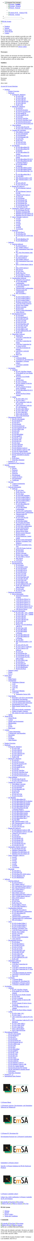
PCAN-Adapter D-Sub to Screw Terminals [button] (23, 387)
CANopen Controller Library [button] (21, 984)
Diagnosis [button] (15, 230)
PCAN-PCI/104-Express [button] (23, 122)
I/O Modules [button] (16, 145)
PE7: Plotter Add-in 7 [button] (22, 247)
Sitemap (7, 1211)
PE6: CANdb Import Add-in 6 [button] (21, 896)
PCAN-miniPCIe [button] (21, 113)
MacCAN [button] (19, 354)
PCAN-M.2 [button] (19, 116)
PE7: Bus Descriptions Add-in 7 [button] (21, 887)
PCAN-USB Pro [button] (17, 446)
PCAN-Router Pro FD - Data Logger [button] (23, 657)
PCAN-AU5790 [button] (21, 142)
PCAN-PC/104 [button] (16, 439)
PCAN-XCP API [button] (21, 322)
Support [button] (7, 28)
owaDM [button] (18, 227)
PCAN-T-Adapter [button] (21, 381)
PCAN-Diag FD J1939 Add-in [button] (21, 874)
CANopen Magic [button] (21, 358)
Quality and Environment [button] (15, 721)
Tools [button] (13, 295)
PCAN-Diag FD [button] (21, 234)
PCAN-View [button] (20, 271)
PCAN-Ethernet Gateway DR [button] (21, 830)
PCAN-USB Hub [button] (17, 444)
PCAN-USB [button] (20, 96)
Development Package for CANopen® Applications (16, 1136)
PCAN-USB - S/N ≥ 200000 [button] (24, 612)
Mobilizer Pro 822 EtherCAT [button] (24, 215)
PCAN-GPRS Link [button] (18, 429)
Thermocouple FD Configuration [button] (21, 290)
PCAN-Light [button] (20, 589)
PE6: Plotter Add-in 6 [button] (22, 259)
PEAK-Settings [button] (20, 534)
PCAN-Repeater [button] (21, 135)
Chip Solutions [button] (16, 125)
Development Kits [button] (17, 563)
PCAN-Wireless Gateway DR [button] (21, 449)
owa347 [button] (18, 218)
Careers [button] (10, 719)
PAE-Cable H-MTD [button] (22, 414)
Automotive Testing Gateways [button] (21, 208)
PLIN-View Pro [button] (20, 273)
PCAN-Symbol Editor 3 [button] (23, 297)
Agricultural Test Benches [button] (20, 699)
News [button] (10, 725)
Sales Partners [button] (12, 740)
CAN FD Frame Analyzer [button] (23, 303)
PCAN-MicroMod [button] (17, 434)
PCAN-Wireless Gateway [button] (19, 448)
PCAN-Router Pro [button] (21, 203)
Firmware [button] (15, 473)
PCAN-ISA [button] (15, 432)
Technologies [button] (12, 680)
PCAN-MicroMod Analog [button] (24, 167)
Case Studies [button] (12, 696)
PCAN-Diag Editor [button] (21, 521)
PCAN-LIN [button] (19, 196)
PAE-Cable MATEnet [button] (22, 415)
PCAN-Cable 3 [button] (20, 400)
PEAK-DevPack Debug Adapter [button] (22, 1010)
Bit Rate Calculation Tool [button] (23, 302)
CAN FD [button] (15, 686)
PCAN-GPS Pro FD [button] (22, 184)
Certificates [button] (15, 480)
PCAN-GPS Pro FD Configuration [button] (22, 518)
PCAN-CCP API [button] (21, 320)
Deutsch (18, 6)
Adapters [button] (14, 370)
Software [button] (11, 242)
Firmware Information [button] (18, 611)
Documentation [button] (16, 478)
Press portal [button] (11, 728)
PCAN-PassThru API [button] (22, 324)
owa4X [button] (18, 225)
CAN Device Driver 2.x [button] (23, 604)
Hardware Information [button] (15, 592)
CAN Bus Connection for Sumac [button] (22, 967)
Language (17, 2)
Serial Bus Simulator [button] (18, 460)
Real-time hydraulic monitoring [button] (21, 709)
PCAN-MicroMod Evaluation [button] (21, 165)
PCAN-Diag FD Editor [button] (23, 522)
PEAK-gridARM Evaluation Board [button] (19, 1069)
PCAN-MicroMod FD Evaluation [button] (22, 801)
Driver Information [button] (17, 594)
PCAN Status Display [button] (22, 528)
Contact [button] (7, 33)
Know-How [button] (8, 30)
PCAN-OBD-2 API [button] (22, 329)
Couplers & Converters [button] (19, 130)
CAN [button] (13, 684)
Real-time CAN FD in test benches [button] (22, 697)
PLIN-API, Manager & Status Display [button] (23, 586)
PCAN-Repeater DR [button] (22, 137)
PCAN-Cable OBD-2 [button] (22, 409)
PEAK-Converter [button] (21, 307)
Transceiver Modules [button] (18, 691)
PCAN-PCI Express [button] (22, 110)
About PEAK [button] (9, 31)
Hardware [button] (11, 93)
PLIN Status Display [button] (22, 529)
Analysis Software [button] (17, 244)
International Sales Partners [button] (16, 463)
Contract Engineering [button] (18, 483)
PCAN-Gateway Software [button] (24, 646)
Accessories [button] (19, 229)
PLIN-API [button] (19, 332)
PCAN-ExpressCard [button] (18, 426)
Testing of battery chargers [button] (20, 711)
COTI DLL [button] (19, 560)
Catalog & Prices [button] (17, 477)
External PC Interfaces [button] (19, 94)
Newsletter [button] (11, 735)
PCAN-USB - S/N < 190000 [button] (24, 614)
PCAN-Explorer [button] (17, 562)
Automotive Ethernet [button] (18, 682)
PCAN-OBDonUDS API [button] (23, 331)
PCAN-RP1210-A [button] (21, 570)
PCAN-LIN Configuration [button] (24, 511)
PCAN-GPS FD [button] (21, 183)
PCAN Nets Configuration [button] (24, 526)
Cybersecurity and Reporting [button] (17, 733)
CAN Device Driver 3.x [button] (23, 602)
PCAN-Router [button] (20, 198)
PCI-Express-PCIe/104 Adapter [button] (21, 453)
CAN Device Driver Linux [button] (24, 607)
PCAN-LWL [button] (20, 139)
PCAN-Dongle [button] (16, 424)
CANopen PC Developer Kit (9, 1133)
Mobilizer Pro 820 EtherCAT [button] (24, 213)
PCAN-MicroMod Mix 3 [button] (23, 174)
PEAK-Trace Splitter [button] (22, 305)
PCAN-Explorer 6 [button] (21, 257)
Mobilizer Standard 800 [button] (23, 212)
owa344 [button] (18, 220)
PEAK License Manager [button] (23, 533)
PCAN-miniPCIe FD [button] (22, 115)
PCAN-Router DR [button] (21, 201)
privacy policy (22, 46)
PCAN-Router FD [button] (21, 200)
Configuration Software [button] (19, 278)
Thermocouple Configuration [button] (24, 288)
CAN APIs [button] (15, 692)
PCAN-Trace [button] (16, 443)
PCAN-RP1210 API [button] (22, 319)
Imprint (7, 1212)
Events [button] (10, 726)
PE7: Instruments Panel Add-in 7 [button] (22, 886)
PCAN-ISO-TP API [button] (22, 325)
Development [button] (16, 475)
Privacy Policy (9, 1214)
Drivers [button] (14, 468)
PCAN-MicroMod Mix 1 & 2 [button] (21, 816)
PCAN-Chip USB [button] (21, 628)
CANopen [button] (15, 356)
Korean (17, 14)
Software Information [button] (14, 487)
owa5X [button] (18, 222)
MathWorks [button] (19, 336)
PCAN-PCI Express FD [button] (23, 111)
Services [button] (10, 482)
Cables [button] (14, 397)
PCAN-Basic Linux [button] (22, 567)
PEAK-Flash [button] (20, 308)
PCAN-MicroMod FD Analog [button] (21, 803)
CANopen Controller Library (9, 1194)
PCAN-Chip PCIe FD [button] (22, 127)
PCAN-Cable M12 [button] (21, 412)
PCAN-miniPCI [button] (17, 436)
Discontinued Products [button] (15, 417)
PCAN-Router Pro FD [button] (22, 205)
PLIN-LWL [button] (19, 140)
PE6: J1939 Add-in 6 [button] (22, 268)
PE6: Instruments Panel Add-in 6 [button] (22, 894)
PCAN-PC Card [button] (17, 438)
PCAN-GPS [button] (16, 431)
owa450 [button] (18, 223)
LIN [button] (13, 689)
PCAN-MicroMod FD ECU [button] (24, 159)
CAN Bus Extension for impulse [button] (22, 972)
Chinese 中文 (22, 12)
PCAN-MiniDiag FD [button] (22, 239)
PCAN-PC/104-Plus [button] (22, 118)
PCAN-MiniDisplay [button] (22, 240)
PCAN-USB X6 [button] (21, 103)
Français (17, 8)
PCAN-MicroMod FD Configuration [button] (22, 285)
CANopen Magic (6, 1102)
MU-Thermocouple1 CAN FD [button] (21, 823)
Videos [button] (10, 714)
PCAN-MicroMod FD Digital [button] (21, 804)
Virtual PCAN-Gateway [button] (23, 195)
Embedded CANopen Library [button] (21, 983)
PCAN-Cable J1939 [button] (22, 410)
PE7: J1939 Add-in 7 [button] (22, 256)
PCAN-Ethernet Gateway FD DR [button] (22, 831)
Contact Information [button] (14, 731)
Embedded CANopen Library (10, 1163)
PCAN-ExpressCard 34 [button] (19, 427)
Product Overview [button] (13, 91)
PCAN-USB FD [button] (21, 98)
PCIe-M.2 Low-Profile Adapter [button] (21, 994)
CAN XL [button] (15, 687)
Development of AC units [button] (19, 704)
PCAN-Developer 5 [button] (22, 317)
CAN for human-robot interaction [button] (22, 702)
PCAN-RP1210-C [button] (21, 572)
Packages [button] (15, 470)
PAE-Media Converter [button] (22, 132)
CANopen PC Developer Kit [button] (24, 359)
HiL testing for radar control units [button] (22, 713)
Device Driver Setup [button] (22, 531)
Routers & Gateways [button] (18, 186)
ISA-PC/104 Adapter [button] (18, 419)
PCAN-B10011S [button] (17, 421)
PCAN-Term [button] (20, 380)
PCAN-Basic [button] (20, 315)
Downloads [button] (11, 466)
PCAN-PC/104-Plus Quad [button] (24, 120)
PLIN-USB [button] (19, 105)
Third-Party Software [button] (18, 334)
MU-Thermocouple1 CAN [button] (24, 178)
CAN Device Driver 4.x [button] (23, 601)
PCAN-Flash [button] (20, 551)
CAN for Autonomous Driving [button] (21, 701)
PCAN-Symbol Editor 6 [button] (23, 298)
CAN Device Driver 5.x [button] (23, 599)
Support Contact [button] (13, 670)
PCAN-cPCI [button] (16, 422)
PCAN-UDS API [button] (21, 327)
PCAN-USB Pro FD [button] (22, 101)
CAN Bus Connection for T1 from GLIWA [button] (23, 345)
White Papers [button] (12, 679)
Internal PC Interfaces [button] (18, 106)
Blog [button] (9, 677)
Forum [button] (10, 672)
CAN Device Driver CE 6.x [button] (24, 606)
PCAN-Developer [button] (21, 568)
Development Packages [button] (19, 314)
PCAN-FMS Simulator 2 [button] (23, 276)
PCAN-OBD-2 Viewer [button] (23, 274)
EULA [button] (10, 674)
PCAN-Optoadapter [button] (22, 133)
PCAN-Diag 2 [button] (20, 232)
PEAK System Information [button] (24, 310)
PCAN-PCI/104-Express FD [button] (24, 123)
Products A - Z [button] (12, 461)
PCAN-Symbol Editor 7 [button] (23, 300)
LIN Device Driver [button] (21, 609)
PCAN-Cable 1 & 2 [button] (22, 398)
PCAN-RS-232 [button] (16, 441)
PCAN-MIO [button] (19, 176)
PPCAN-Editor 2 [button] (21, 293)
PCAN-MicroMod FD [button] (22, 147)
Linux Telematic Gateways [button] (20, 217)
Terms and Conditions (11, 1216)
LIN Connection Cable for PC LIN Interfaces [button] (24, 406)
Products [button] (7, 26)
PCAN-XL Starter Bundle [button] (20, 451)
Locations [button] (11, 738)
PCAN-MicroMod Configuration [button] (21, 282)
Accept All (4, 86)
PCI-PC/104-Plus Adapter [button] (23, 371)
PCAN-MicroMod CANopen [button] (21, 632)
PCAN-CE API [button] (20, 590)
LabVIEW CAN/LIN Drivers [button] (21, 974)
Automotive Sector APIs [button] (23, 694)
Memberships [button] (12, 723)
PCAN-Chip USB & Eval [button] (23, 128)
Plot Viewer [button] (19, 269)
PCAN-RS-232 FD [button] (21, 207)
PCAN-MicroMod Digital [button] (23, 169)
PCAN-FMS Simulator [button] (23, 495)
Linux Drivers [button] (20, 312)
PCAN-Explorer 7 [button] (21, 246)
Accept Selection (12, 86)
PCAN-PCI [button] (19, 108)
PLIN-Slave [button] (15, 458)
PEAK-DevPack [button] (21, 669)
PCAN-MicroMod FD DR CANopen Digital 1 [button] (24, 161)
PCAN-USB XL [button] (21, 99)
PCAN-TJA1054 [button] (21, 144)
